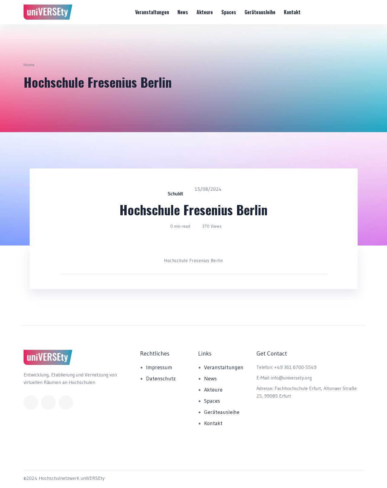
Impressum (159, 367)
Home (29, 64)
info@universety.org (291, 378)
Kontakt (292, 12)
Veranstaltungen (152, 12)
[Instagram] (66, 402)
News (182, 12)
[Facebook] (31, 402)
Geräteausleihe (260, 12)
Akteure (205, 12)
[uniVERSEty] (48, 12)
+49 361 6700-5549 (295, 367)
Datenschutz (161, 378)
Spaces (228, 12)
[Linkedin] (48, 402)
